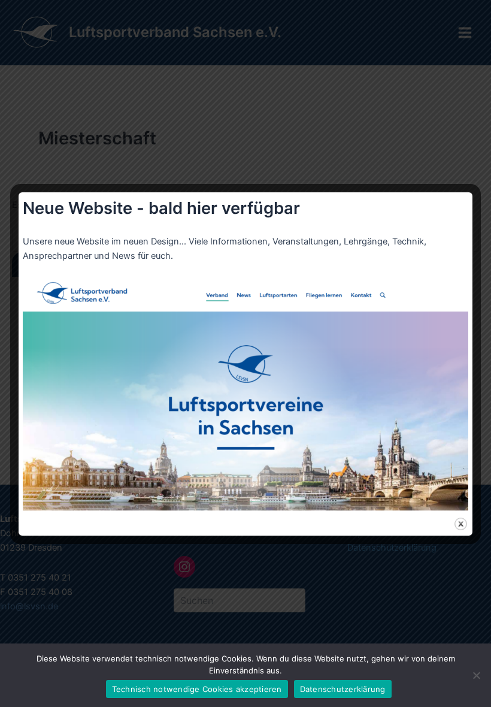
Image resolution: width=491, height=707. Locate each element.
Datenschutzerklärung (343, 689)
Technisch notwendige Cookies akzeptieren (197, 689)
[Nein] (476, 675)
